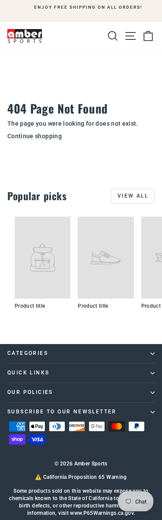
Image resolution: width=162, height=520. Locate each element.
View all (133, 196)
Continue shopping (34, 136)
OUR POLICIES (30, 392)
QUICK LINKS (28, 373)
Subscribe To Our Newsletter (62, 412)
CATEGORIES (27, 353)
